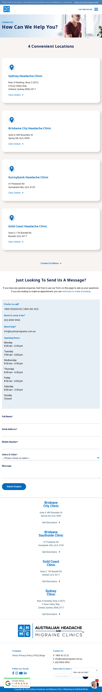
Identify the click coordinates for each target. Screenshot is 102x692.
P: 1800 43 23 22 (61, 655)
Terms (15, 655)
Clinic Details (14, 95)
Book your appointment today (87, 2)
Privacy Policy (26, 655)
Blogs (42, 655)
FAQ (36, 655)
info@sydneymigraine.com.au (20, 331)
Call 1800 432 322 (85, 9)
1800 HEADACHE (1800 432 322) (21, 309)
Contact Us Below (50, 263)
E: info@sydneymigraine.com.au (67, 659)
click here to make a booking (76, 291)
